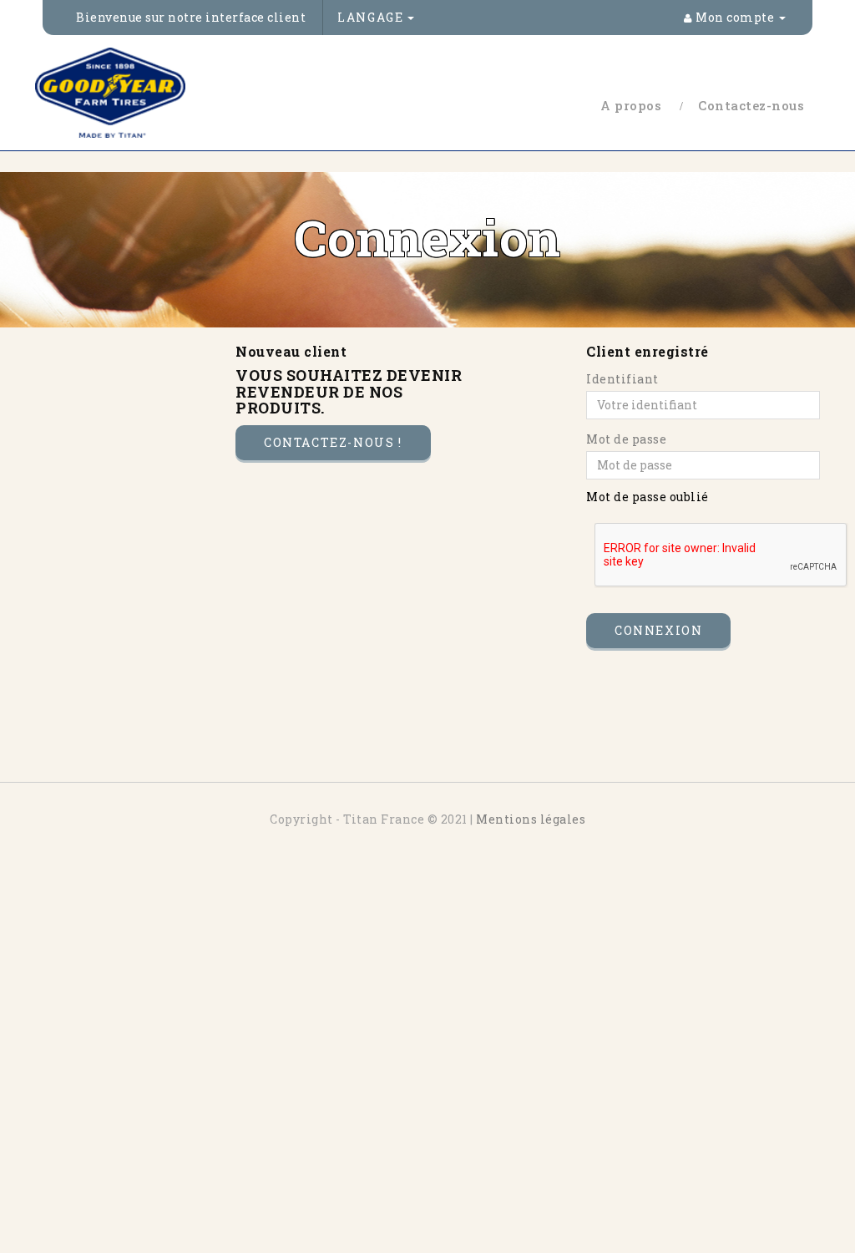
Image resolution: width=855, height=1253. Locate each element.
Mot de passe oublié (647, 497)
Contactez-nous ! (333, 442)
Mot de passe (626, 439)
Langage (372, 17)
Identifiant (622, 379)
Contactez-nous (751, 105)
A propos (630, 105)
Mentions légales (530, 819)
